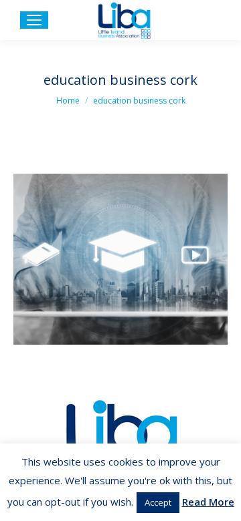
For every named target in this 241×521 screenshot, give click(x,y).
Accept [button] (158, 502)
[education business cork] (120, 259)
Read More (208, 501)
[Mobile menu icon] (34, 20)
